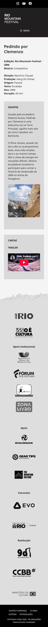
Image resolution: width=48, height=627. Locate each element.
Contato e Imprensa (18, 611)
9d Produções (26, 614)
